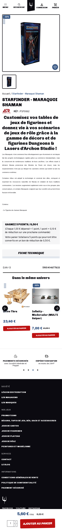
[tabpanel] (16, 361)
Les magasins (9, 397)
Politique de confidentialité (18, 482)
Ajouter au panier (37, 524)
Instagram (34, 508)
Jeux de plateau (10, 436)
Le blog (5, 464)
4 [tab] (38, 369)
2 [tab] (29, 369)
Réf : (16, 111)
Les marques (8, 402)
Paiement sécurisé (12, 488)
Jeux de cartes (10, 426)
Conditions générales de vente (19, 477)
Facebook (7, 508)
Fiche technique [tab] (31, 253)
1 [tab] (24, 369)
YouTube (21, 508)
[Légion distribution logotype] (31, 5)
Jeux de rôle (8, 441)
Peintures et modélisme (15, 446)
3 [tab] (33, 369)
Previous (5, 308)
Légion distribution (13, 392)
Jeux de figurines (11, 431)
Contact (6, 459)
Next (57, 308)
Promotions (8, 415)
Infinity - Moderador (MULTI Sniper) (21, 315)
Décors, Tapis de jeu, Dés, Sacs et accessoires (28, 420)
